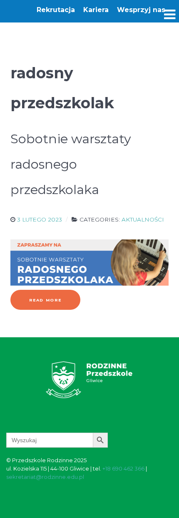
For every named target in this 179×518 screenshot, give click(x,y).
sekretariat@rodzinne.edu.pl (45, 476)
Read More (45, 300)
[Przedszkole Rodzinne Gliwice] (89, 379)
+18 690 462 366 (123, 468)
